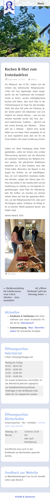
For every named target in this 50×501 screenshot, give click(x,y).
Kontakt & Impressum (25, 496)
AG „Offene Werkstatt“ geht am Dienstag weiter (36, 291)
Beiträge (12, 274)
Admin (34, 79)
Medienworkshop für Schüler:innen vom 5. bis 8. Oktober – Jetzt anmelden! (14, 294)
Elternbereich (27, 323)
